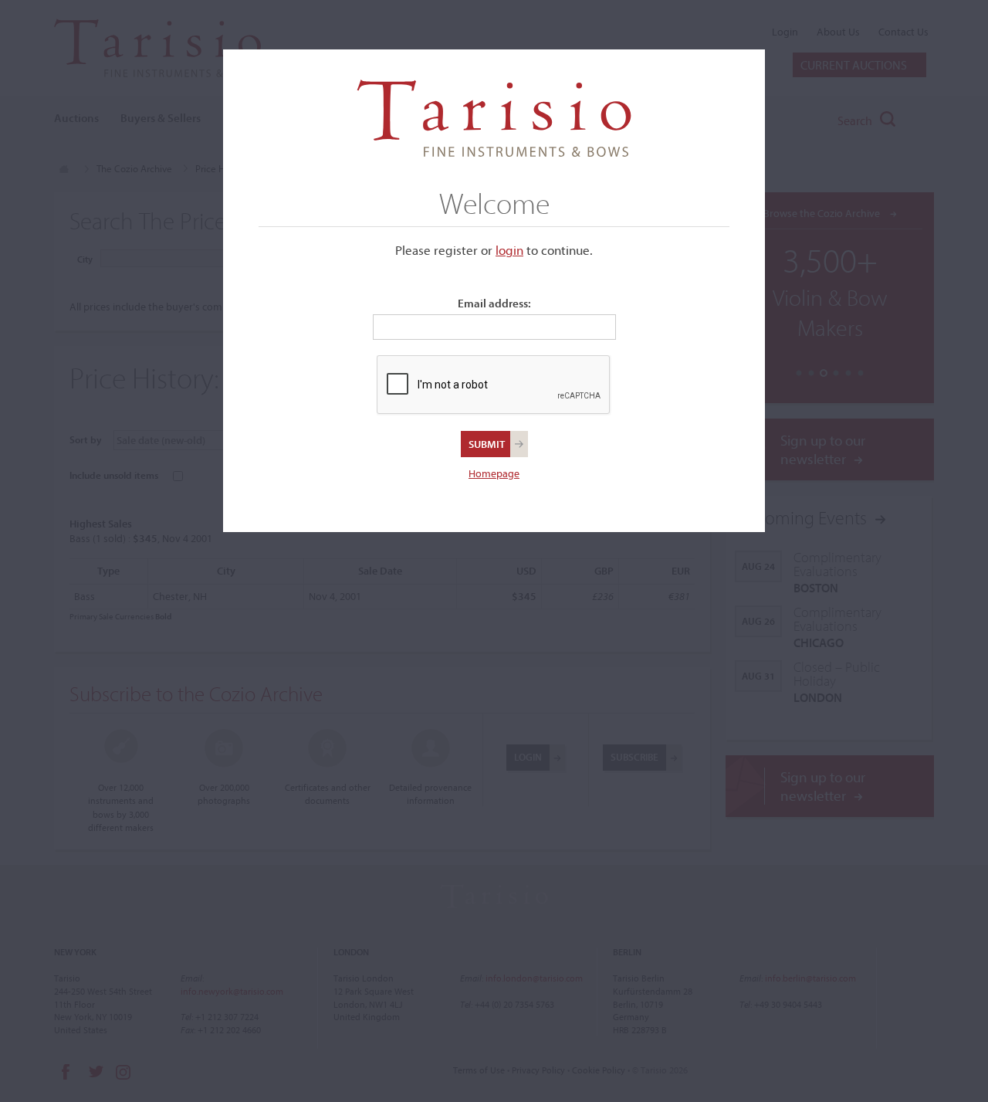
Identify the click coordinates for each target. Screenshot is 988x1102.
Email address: (494, 303)
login (509, 250)
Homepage (494, 473)
